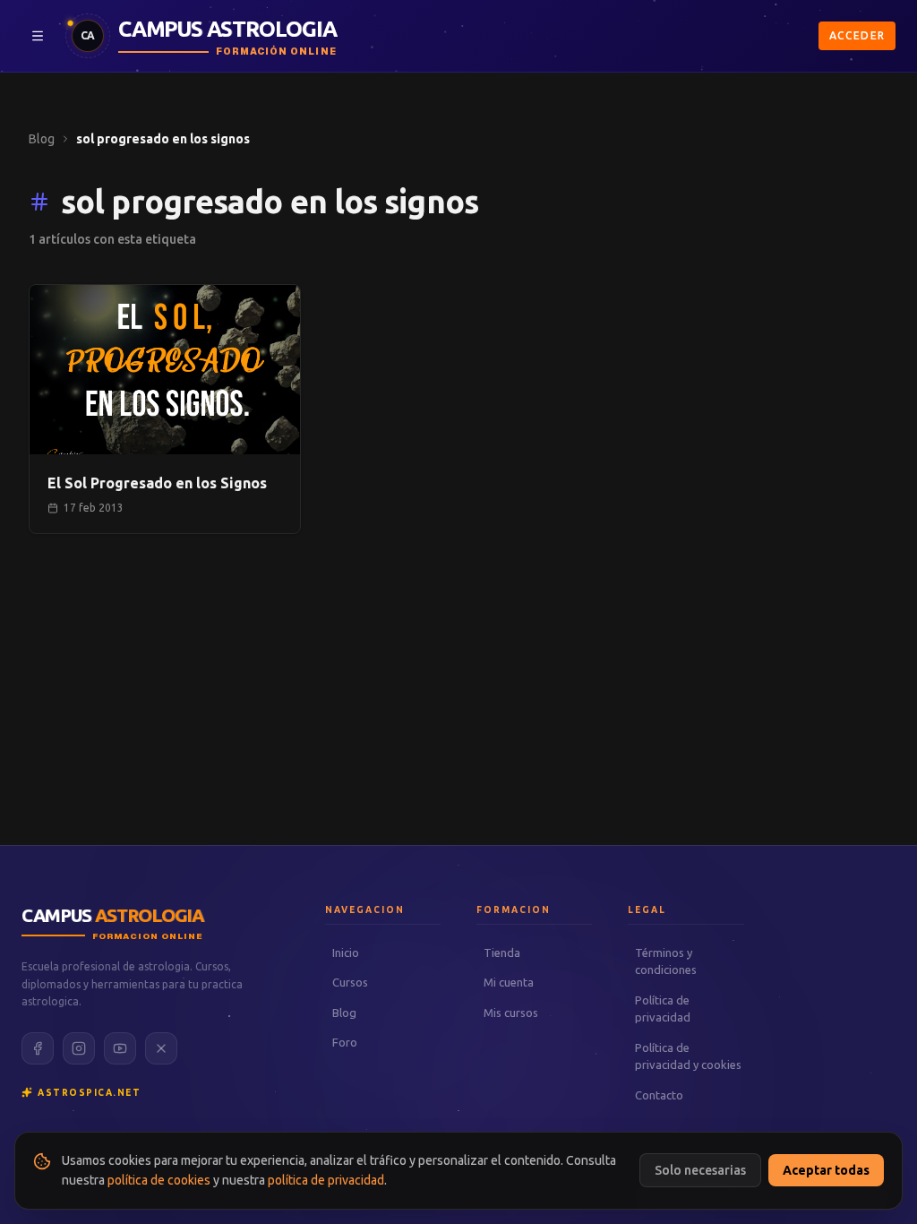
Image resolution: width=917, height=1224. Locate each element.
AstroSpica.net (89, 1093)
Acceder (857, 35)
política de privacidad (326, 1180)
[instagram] (79, 1048)
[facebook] (37, 1048)
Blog (42, 139)
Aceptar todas (826, 1170)
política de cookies (158, 1180)
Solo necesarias (700, 1170)
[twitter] (161, 1048)
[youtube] (120, 1048)
